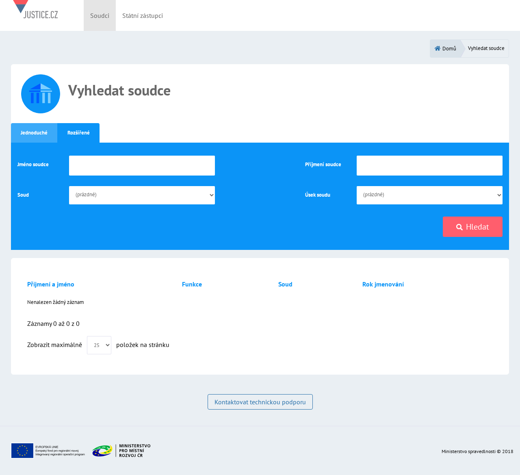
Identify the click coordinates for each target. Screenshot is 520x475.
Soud (23, 194)
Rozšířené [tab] (78, 132)
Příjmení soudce (323, 164)
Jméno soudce (33, 164)
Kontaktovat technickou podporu (260, 402)
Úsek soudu (317, 194)
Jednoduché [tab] (34, 132)
